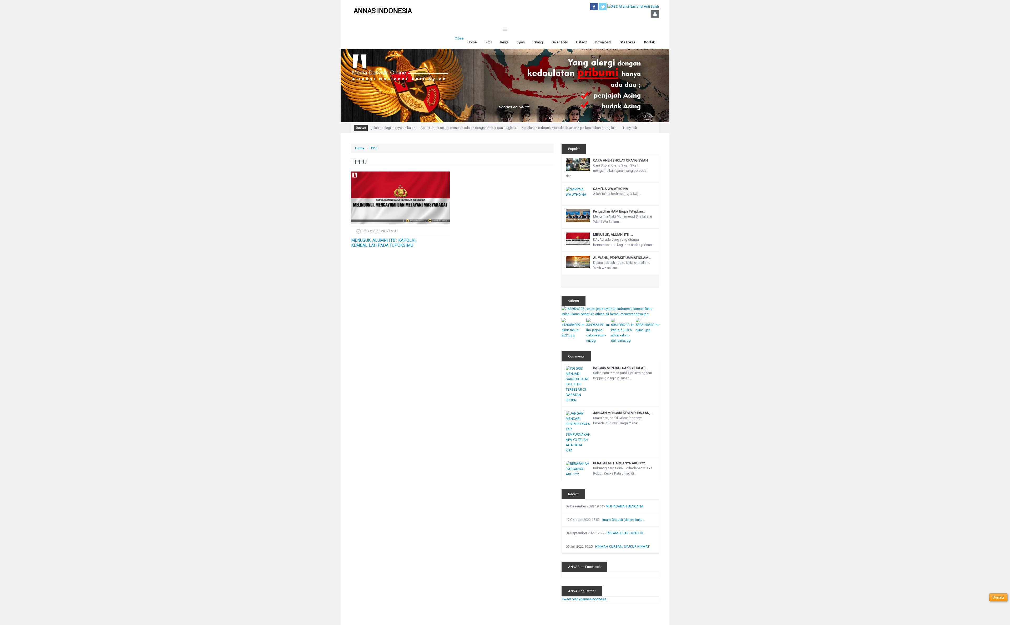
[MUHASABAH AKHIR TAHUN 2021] (573, 328)
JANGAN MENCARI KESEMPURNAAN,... (623, 413)
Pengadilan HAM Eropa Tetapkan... (619, 211)
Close (459, 38)
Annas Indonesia (383, 11)
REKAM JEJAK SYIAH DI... (626, 533)
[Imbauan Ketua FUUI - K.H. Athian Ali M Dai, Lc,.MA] (622, 330)
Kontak (649, 42)
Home (472, 42)
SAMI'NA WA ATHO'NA (610, 189)
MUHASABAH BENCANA (624, 506)
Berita (504, 42)
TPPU (373, 148)
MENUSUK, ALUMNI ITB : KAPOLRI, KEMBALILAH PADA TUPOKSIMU (383, 243)
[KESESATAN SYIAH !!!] (647, 325)
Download (603, 42)
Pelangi (538, 42)
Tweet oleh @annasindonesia (584, 599)
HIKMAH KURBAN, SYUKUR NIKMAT (622, 546)
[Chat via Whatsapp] (983, 612)
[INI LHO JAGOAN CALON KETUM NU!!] (597, 330)
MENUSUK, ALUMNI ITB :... (613, 234)
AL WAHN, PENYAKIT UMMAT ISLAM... (622, 258)
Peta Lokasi (627, 42)
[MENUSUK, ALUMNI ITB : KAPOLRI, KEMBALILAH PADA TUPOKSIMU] (400, 198)
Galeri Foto (560, 42)
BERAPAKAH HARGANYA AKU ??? (619, 463)
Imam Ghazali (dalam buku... (623, 520)
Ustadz (581, 42)
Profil (488, 42)
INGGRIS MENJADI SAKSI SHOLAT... (620, 368)
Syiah (521, 42)
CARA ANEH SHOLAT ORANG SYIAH (620, 160)
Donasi (998, 597)
